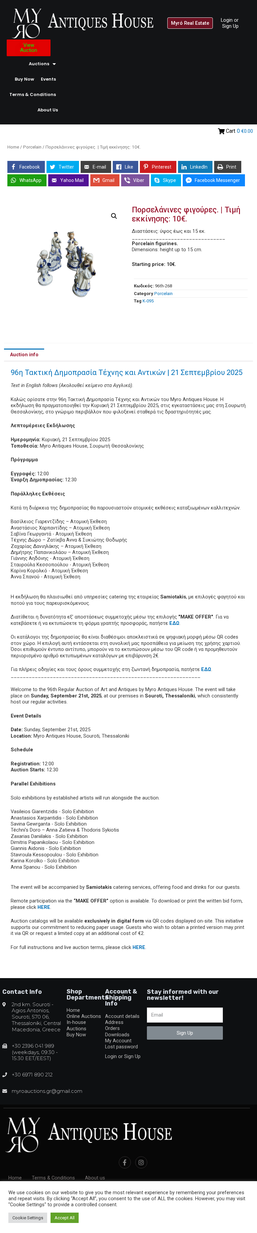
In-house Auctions (76, 1025)
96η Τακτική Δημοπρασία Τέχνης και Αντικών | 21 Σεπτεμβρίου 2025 (127, 372)
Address (114, 1022)
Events (48, 79)
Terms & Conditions (32, 94)
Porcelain (32, 147)
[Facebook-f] (125, 1162)
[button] (190, 23)
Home (13, 147)
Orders (112, 1028)
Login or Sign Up (230, 23)
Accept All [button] (65, 1217)
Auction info (24, 355)
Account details (122, 1016)
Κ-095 (148, 300)
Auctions (39, 64)
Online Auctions (84, 1016)
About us (47, 110)
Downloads (117, 1035)
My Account (118, 1041)
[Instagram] (141, 1162)
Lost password (121, 1047)
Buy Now (24, 79)
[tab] (24, 355)
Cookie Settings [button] (27, 1217)
